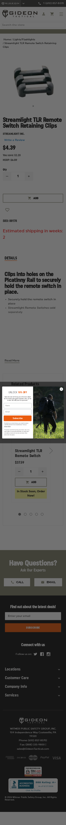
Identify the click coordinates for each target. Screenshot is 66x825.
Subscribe (17, 418)
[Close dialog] (61, 389)
